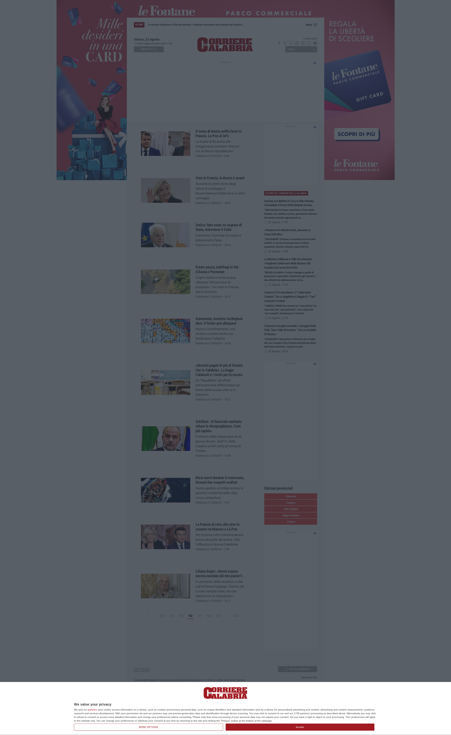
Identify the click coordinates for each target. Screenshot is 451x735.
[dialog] (225, 708)
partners (92, 709)
